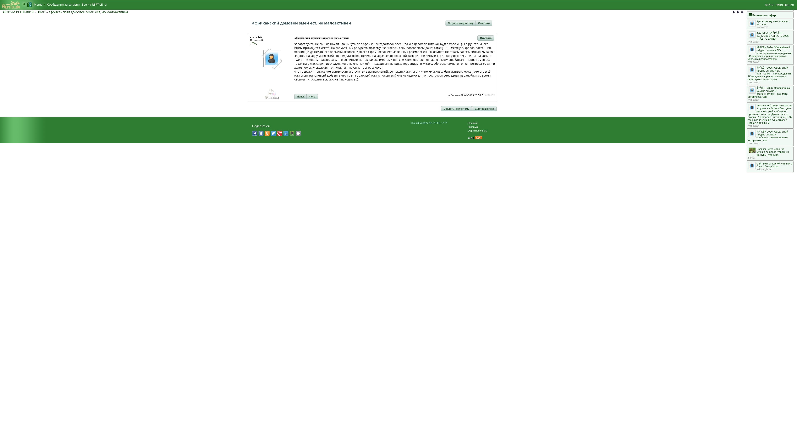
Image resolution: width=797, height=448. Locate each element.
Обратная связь (477, 130)
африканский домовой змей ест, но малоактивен (88, 12)
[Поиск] (24, 3)
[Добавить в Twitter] (273, 133)
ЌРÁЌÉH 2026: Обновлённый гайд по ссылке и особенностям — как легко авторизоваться (769, 92)
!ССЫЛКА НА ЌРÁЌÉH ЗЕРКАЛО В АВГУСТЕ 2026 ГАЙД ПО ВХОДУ (773, 36)
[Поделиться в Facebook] (254, 133)
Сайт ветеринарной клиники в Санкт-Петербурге (774, 165)
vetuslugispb (764, 169)
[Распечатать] (298, 133)
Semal (751, 157)
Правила (473, 123)
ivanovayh (762, 27)
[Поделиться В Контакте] (260, 133)
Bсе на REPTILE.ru (94, 4)
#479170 (490, 95)
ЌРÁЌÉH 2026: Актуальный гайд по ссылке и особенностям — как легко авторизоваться (768, 136)
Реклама (473, 126)
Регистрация (785, 5)
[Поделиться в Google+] (279, 133)
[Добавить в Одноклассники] (267, 133)
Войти (769, 5)
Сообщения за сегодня (63, 4)
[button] (460, 23)
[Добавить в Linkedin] (285, 133)
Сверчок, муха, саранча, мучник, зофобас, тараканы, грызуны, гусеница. (773, 152)
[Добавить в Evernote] (292, 133)
